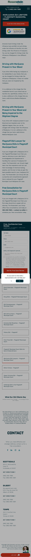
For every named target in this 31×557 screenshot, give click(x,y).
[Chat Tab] (15, 278)
